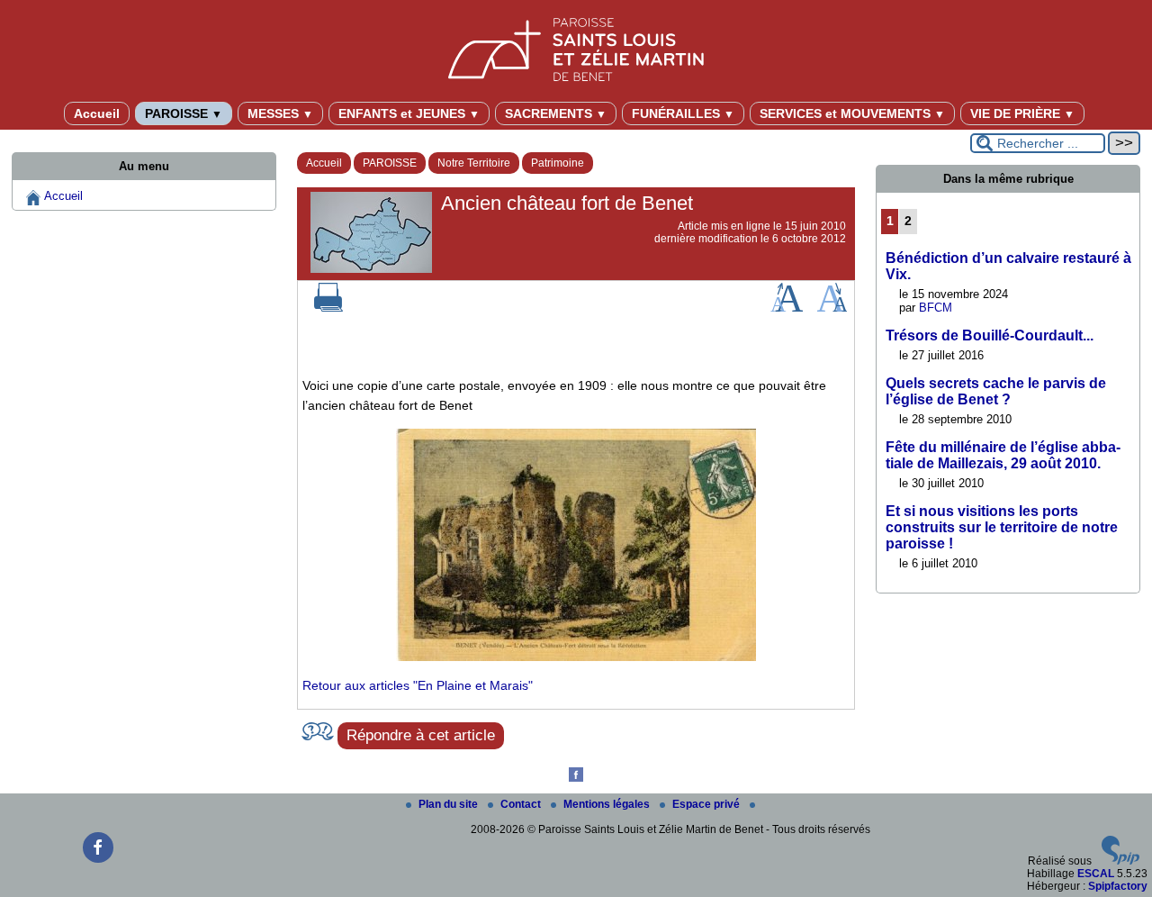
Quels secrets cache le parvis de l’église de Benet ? (996, 391)
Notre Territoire (473, 163)
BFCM (935, 307)
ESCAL (1095, 873)
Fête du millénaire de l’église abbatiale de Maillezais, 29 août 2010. (1003, 455)
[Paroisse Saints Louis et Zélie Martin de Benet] (576, 46)
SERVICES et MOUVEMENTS (852, 113)
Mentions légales (607, 804)
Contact (522, 804)
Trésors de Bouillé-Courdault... (990, 335)
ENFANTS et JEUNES (409, 113)
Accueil (97, 113)
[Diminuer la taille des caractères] (832, 308)
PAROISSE (183, 113)
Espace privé (707, 804)
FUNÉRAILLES (683, 113)
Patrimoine (557, 163)
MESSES (280, 113)
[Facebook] (576, 778)
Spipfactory (1118, 886)
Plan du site (449, 804)
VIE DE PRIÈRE (1022, 113)
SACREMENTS (556, 113)
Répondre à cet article (420, 735)
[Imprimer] (328, 308)
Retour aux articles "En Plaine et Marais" (417, 685)
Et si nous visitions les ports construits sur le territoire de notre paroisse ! (1002, 527)
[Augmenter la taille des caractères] (786, 308)
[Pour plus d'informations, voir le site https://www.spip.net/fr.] (1120, 861)
